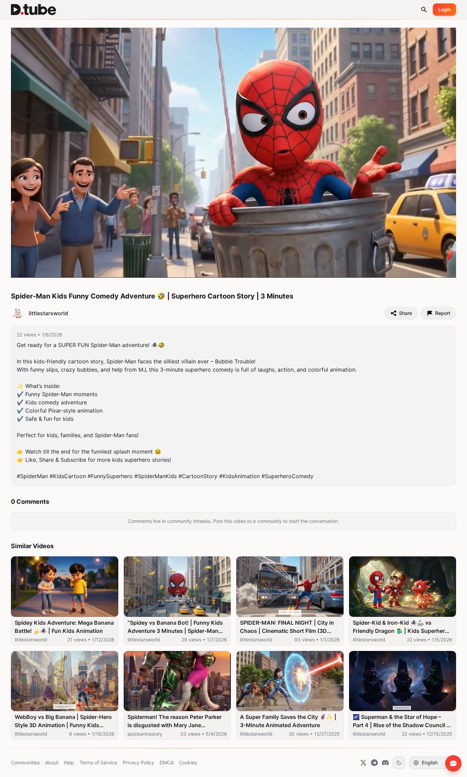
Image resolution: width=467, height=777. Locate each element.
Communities (25, 762)
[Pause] (23, 269)
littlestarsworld (31, 639)
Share (405, 313)
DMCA (167, 762)
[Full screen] (443, 269)
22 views (26, 334)
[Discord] (385, 762)
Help (69, 762)
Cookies (188, 762)
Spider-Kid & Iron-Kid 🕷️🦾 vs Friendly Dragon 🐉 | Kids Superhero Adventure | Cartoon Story (400, 627)
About (51, 762)
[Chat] (453, 763)
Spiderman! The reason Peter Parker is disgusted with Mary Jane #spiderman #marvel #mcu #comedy (175, 721)
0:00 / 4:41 (45, 269)
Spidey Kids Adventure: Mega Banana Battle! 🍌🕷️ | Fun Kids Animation (64, 626)
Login (444, 9)
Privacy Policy (138, 762)
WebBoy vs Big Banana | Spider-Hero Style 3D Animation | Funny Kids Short (63, 721)
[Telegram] (374, 762)
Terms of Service (98, 762)
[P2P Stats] (412, 269)
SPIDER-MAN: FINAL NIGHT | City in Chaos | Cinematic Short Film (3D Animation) (287, 627)
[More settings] (427, 269)
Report (442, 313)
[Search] (424, 9)
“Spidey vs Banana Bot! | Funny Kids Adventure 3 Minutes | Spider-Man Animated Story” (175, 627)
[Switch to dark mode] (399, 763)
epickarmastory (145, 734)
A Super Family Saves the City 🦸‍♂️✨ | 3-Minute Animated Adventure (288, 721)
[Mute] (66, 269)
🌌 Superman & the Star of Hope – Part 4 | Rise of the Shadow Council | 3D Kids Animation (401, 721)
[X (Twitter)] (363, 762)
